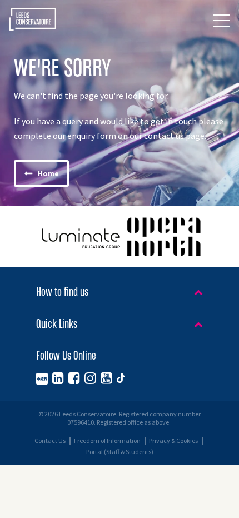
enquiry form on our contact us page (136, 136)
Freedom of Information (107, 441)
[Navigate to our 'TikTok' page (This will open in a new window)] (121, 378)
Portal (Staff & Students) (119, 452)
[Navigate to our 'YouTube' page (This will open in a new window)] (106, 378)
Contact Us (50, 441)
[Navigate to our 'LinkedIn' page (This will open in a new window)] (58, 378)
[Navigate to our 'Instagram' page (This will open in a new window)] (90, 378)
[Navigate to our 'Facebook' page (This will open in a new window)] (74, 378)
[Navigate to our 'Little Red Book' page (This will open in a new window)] (42, 378)
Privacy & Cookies (173, 441)
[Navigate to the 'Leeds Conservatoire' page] (32, 20)
